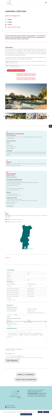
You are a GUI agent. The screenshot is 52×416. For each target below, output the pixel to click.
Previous (4, 116)
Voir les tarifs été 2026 (26, 74)
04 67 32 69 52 (11, 405)
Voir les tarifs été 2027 (26, 78)
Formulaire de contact (11, 407)
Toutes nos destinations (26, 379)
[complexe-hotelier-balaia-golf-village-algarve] (26, 96)
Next (47, 116)
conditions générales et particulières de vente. (33, 357)
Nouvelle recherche (26, 374)
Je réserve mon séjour (16, 70)
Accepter (40, 412)
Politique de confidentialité (26, 414)
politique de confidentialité (11, 357)
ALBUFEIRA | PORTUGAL (15, 11)
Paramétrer (46, 412)
